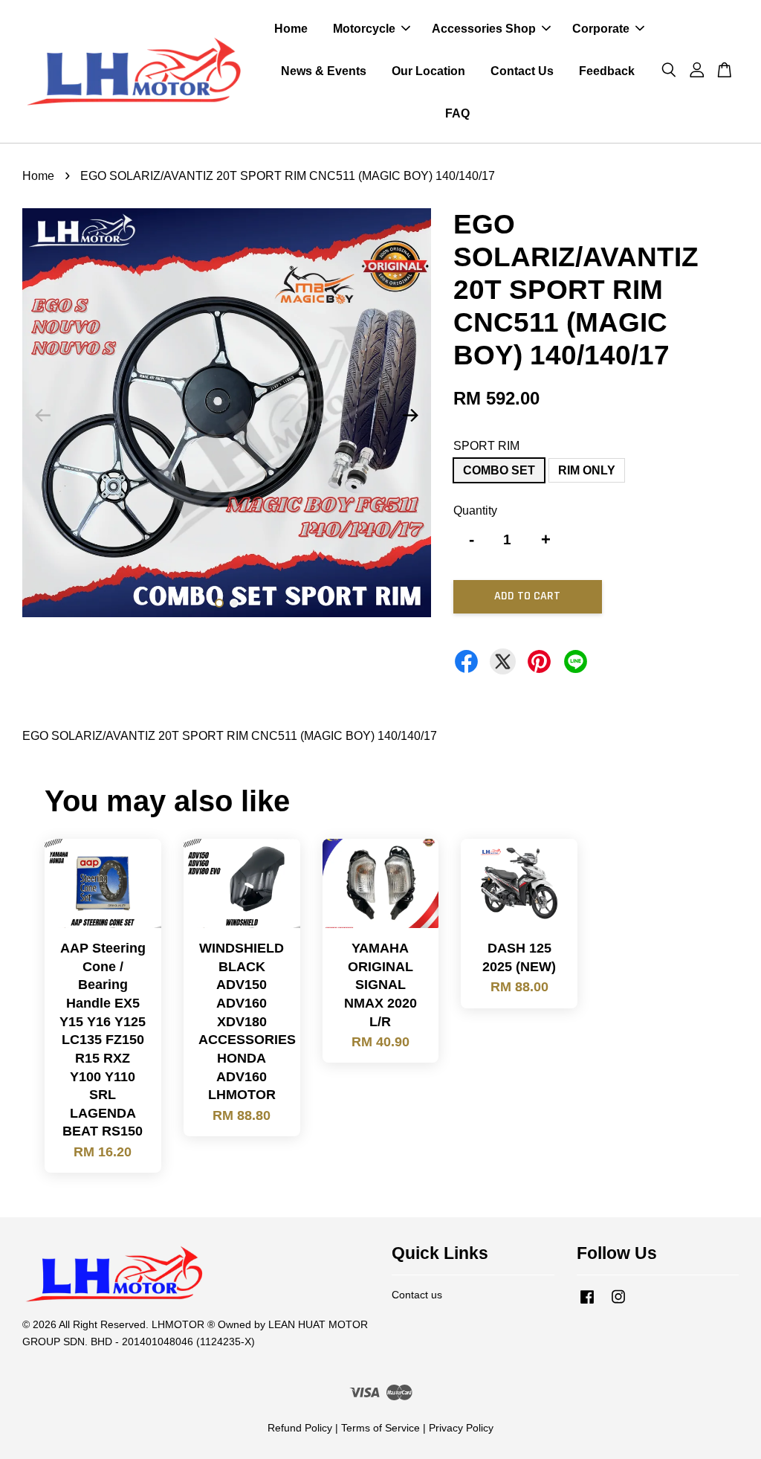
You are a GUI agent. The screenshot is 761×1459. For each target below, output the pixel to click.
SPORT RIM (486, 445)
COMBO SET (499, 470)
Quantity (475, 510)
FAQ (457, 113)
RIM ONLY (586, 470)
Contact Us (522, 71)
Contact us (417, 1295)
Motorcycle (364, 28)
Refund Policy (300, 1428)
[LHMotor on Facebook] (587, 1304)
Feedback (607, 71)
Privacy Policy (461, 1428)
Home (291, 28)
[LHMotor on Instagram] (618, 1304)
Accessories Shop (484, 28)
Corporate (600, 28)
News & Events (323, 71)
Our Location (428, 71)
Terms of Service (380, 1428)
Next (411, 415)
